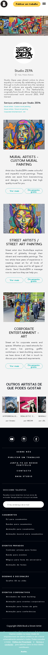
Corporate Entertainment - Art (14, 112)
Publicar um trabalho (27, 4)
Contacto (24, 471)
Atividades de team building (21, 597)
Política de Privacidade (21, 642)
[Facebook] (36, 444)
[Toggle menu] (44, 4)
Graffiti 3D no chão (16, 581)
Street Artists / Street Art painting (16, 109)
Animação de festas (16, 565)
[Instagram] (24, 444)
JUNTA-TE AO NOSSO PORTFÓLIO (24, 464)
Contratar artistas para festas (21, 550)
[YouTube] (12, 444)
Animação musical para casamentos (24, 534)
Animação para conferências (21, 611)
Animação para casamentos (20, 529)
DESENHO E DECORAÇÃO (15, 576)
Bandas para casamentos (19, 524)
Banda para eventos (16, 555)
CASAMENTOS (9, 515)
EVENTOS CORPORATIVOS (16, 592)
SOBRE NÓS (24, 452)
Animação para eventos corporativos (25, 601)
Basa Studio (24, 476)
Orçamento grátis (34, 191)
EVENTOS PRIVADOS (13, 546)
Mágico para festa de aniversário (23, 560)
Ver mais (14, 191)
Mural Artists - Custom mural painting (17, 106)
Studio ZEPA (24, 71)
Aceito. (24, 651)
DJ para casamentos (16, 519)
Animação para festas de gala (21, 606)
